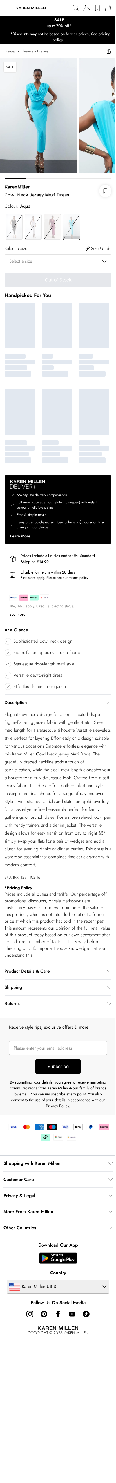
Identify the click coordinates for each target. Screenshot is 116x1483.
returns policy (78, 577)
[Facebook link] (58, 1314)
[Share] (109, 51)
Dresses (10, 51)
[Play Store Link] (58, 1258)
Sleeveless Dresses (35, 51)
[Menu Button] (8, 8)
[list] (58, 23)
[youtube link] (72, 1314)
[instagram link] (29, 1314)
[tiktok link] (86, 1314)
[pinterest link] (44, 1314)
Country (58, 1272)
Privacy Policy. (58, 1106)
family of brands (92, 1088)
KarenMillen (18, 187)
